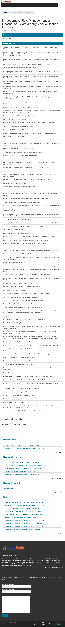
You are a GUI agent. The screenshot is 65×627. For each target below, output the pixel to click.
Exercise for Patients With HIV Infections (14, 136)
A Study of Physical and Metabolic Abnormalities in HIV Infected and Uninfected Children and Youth (29, 133)
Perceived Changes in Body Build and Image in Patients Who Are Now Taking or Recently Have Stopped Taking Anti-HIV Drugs (31, 210)
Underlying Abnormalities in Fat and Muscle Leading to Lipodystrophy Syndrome (24, 243)
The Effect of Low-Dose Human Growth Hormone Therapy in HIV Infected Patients (25, 226)
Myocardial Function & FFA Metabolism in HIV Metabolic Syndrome (21, 116)
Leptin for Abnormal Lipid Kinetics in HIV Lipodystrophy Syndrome (21, 361)
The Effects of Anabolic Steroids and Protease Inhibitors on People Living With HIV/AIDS (26, 190)
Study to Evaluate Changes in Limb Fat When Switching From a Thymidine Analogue (26, 293)
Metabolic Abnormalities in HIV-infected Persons (16, 233)
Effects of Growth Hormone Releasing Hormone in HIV (17, 283)
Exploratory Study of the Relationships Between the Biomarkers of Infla (23, 465)
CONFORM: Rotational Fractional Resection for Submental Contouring (22, 297)
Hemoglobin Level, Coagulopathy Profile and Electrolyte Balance (20, 107)
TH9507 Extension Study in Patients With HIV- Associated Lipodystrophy (22, 307)
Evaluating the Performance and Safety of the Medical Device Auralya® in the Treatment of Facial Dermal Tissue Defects (31, 77)
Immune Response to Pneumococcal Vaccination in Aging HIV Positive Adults (24, 171)
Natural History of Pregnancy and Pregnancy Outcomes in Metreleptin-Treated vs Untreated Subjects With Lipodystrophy (31, 60)
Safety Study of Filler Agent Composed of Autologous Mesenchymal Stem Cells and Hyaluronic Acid (30, 250)
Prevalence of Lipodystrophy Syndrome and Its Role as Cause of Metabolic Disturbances (27, 380)
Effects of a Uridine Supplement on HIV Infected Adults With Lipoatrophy (22, 286)
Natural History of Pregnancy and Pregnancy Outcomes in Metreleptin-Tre (23, 468)
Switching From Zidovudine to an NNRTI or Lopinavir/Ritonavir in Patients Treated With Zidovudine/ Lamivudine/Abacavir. (29, 175)
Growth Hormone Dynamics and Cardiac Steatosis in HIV (18, 148)
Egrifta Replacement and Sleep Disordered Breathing (17, 323)
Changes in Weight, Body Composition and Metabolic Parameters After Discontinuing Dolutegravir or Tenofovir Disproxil (30, 97)
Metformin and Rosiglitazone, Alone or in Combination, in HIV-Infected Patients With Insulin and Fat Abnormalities (29, 163)
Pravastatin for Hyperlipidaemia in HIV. (13, 129)
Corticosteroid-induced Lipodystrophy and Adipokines (17, 392)
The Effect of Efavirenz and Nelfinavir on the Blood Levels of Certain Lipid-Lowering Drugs (27, 159)
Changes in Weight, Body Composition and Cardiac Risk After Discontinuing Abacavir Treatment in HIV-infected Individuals (31, 92)
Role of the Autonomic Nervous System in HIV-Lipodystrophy (19, 357)
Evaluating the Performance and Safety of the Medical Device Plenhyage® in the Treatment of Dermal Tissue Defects (30, 72)
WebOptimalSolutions (39, 624)
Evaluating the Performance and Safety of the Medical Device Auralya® (23, 523)
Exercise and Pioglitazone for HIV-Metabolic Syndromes (18, 119)
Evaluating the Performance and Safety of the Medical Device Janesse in (23, 526)
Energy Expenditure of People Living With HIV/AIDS (17, 316)
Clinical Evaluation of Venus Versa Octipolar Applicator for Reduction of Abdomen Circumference (29, 236)
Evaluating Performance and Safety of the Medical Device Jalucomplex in (23, 529)
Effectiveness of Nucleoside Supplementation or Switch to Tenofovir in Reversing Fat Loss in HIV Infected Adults (31, 270)
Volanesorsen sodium (9, 488)
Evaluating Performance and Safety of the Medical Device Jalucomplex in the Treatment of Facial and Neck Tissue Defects (32, 87)
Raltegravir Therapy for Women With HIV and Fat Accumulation (20, 254)
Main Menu (7, 5)
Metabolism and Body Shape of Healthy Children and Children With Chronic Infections (26, 198)
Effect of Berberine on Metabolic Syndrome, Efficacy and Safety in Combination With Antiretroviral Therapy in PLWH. (32, 102)
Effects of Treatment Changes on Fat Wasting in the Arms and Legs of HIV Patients (25, 167)
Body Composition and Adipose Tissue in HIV (15, 290)
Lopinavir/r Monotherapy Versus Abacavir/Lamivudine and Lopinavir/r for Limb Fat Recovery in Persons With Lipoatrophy (32, 279)
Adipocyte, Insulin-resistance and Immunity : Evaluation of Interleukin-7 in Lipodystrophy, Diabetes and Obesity (30, 349)
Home (6, 12)
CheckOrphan (15, 623)
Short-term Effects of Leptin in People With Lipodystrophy (18, 395)
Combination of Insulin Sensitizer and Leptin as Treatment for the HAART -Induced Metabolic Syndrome (31, 266)
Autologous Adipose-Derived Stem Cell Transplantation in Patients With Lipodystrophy (26, 411)
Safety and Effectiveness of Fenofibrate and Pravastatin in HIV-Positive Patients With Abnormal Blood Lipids (32, 205)
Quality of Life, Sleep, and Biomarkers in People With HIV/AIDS (20, 155)
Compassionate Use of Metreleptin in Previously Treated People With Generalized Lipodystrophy (29, 354)
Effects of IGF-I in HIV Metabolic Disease (14, 262)
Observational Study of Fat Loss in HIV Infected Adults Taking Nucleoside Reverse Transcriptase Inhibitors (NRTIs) (31, 194)
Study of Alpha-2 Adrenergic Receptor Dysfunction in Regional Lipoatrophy (23, 300)
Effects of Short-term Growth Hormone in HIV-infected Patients (20, 247)
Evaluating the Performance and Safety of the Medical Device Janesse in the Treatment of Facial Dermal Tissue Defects (31, 82)
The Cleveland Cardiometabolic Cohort (13, 229)
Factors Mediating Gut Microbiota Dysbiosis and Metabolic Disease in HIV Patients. (25, 240)
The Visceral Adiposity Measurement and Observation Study (19, 67)
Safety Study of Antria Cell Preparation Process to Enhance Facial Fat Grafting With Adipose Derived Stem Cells (31, 144)
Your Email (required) (8, 589)
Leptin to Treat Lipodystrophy (11, 373)
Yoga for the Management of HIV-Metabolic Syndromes (18, 126)
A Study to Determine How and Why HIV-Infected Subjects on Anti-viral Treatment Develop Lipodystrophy (31, 345)
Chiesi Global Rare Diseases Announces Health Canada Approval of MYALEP (24, 445)
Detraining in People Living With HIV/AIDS (14, 183)
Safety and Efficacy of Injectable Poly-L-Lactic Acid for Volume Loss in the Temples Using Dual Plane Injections (30, 48)
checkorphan (16, 30)
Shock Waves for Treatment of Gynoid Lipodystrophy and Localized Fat (22, 388)
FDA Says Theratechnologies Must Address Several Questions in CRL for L (24, 448)
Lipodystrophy (7, 38)
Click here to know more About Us (54, 567)
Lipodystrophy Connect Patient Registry (14, 402)
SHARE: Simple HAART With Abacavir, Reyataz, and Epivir (19, 186)
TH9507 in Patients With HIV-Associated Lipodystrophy (18, 304)
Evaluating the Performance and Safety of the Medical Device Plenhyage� (24, 474)
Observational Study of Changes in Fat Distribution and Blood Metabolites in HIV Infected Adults (29, 122)
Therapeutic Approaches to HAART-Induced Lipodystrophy (19, 364)
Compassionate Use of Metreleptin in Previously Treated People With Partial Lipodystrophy (27, 376)
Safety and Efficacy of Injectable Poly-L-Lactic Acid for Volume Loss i (22, 462)
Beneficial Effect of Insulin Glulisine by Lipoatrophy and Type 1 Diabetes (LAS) (24, 319)
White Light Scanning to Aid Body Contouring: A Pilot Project (19, 219)
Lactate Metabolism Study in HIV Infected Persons (16, 140)
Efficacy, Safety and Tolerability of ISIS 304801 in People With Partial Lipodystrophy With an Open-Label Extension (31, 384)
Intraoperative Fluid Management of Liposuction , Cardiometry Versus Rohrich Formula (26, 64)
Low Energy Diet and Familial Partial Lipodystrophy (17, 342)
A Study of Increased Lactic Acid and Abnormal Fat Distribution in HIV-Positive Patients (26, 274)
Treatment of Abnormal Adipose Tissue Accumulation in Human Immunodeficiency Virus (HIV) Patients (30, 223)
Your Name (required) (8, 584)
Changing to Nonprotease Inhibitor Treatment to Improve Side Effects (21, 202)
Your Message (6, 595)
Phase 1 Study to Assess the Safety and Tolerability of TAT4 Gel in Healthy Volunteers (26, 179)
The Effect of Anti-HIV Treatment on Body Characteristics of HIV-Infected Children (25, 152)
